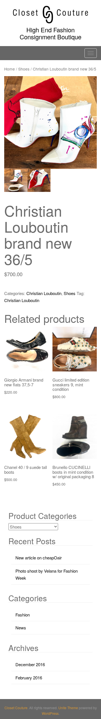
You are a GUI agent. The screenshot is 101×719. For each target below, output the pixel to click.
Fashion (22, 615)
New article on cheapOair (38, 558)
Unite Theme (68, 707)
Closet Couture (15, 707)
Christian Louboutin (43, 293)
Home (9, 69)
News (20, 627)
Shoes (23, 69)
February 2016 (28, 678)
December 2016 (30, 664)
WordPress (50, 713)
